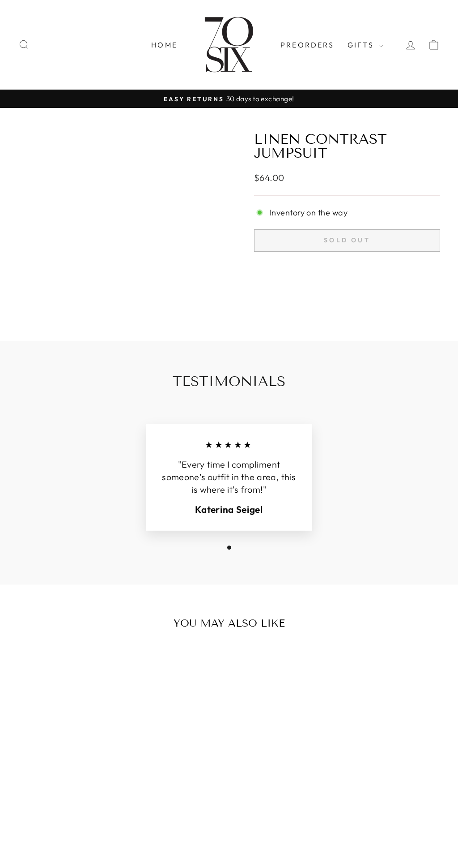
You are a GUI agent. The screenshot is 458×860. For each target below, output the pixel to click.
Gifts (362, 44)
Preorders (307, 44)
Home (164, 44)
